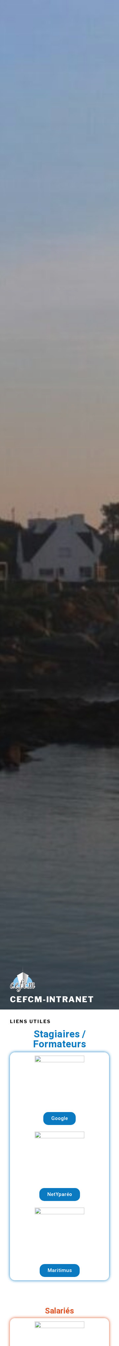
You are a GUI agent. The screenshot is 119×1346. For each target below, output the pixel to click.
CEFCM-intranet (52, 999)
